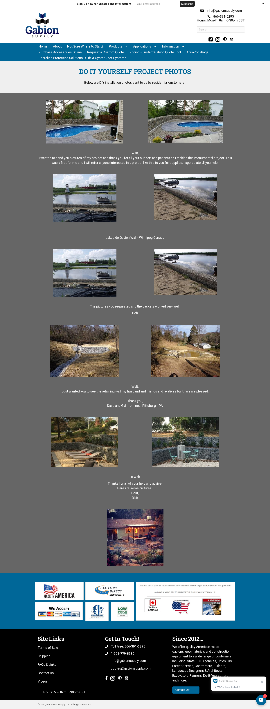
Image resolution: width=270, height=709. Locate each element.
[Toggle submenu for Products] (126, 46)
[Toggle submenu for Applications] (155, 46)
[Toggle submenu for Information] (183, 46)
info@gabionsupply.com (224, 10)
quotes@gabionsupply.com (131, 668)
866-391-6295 (223, 16)
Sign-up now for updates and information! (104, 4)
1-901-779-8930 (122, 653)
